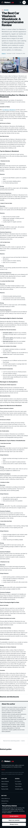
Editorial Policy (4, 801)
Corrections (4, 803)
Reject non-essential (14, 820)
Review (6, 10)
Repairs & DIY (4, 786)
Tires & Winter (18, 784)
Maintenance (4, 784)
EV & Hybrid (18, 781)
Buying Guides (4, 789)
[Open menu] (24, 2)
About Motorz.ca (5, 798)
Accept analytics (14, 816)
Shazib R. (4, 53)
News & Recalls (5, 781)
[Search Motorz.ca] (20, 2)
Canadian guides (19, 789)
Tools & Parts (18, 786)
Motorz (9, 2)
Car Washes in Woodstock (8, 109)
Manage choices (14, 824)
